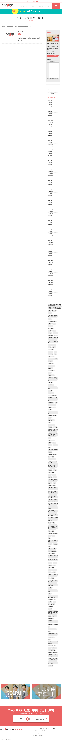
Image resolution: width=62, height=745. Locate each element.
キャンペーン (51, 349)
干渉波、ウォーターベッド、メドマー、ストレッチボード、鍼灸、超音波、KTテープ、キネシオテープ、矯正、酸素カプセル (53, 464)
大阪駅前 (50, 445)
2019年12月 (50, 242)
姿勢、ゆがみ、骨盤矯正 (53, 449)
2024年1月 (50, 169)
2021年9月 (50, 215)
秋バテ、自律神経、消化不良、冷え (53, 560)
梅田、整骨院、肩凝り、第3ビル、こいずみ (53, 500)
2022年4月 (50, 200)
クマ (55, 351)
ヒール (49, 372)
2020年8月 (50, 238)
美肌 (49, 567)
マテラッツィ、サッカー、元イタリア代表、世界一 (52, 379)
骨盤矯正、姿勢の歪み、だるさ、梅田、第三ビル (53, 659)
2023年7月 (50, 182)
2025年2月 (50, 140)
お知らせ (22, 6)
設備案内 (41, 6)
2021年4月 (50, 226)
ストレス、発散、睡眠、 (53, 358)
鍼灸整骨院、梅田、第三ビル (53, 634)
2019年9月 (50, 246)
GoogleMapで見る (53, 55)
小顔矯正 (53, 459)
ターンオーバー (51, 365)
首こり (49, 647)
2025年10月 (50, 122)
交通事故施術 (51, 402)
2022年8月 (50, 195)
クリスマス (50, 354)
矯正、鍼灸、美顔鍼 (52, 548)
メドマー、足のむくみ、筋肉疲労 (53, 388)
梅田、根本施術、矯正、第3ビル (53, 508)
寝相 (53, 456)
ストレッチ (50, 361)
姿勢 (49, 447)
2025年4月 (50, 135)
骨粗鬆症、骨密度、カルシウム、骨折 (53, 663)
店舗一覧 (56, 7)
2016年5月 (50, 295)
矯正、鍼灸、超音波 (52, 551)
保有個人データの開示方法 (38, 735)
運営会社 (55, 728)
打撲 (49, 472)
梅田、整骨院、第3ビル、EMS (52, 488)
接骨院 (49, 474)
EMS (49, 310)
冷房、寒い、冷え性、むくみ (53, 412)
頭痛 (49, 639)
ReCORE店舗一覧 (45, 728)
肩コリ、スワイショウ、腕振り (53, 591)
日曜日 (55, 477)
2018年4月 (50, 264)
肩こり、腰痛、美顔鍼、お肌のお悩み (53, 585)
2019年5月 (50, 249)
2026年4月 (50, 109)
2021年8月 (50, 218)
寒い (49, 456)
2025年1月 (50, 142)
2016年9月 (50, 286)
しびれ (49, 323)
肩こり (52, 578)
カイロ (49, 347)
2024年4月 (50, 162)
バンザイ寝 (50, 368)
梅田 (54, 485)
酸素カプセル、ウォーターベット (53, 621)
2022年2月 (50, 204)
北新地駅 (50, 415)
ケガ (55, 354)
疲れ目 (49, 535)
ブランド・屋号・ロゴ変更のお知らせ (31, 1)
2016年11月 (50, 282)
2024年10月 (50, 149)
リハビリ (50, 390)
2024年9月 (50, 151)
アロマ (56, 335)
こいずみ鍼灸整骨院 (52, 321)
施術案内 (28, 6)
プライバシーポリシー (57, 730)
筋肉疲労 (50, 565)
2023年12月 (50, 171)
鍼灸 (49, 631)
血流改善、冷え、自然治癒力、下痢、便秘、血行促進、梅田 (53, 612)
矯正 (49, 546)
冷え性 (49, 409)
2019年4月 (50, 251)
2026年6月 (50, 104)
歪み (54, 522)
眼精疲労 (55, 544)
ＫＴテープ (50, 665)
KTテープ (54, 310)
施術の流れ (34, 6)
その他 (49, 91)
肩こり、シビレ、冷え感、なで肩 (52, 581)
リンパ (49, 395)
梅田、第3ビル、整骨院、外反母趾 (52, 515)
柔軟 (54, 483)
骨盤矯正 (55, 652)
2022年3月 (50, 202)
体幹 (56, 402)
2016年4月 (50, 298)
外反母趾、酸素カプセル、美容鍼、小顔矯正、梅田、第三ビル (52, 434)
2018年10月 (50, 262)
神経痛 (53, 553)
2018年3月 (50, 266)
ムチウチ (50, 382)
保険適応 (50, 407)
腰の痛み (50, 601)
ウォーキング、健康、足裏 (53, 342)
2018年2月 (50, 269)
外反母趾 (55, 427)
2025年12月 (50, 117)
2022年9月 (50, 193)
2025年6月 (50, 131)
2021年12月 (50, 209)
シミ (49, 356)
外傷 (49, 422)
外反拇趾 (50, 427)
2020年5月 (50, 240)
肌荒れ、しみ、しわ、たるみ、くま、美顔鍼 (53, 575)
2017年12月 (50, 273)
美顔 (53, 567)
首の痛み (54, 647)
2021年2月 (50, 231)
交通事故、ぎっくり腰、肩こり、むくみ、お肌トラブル (53, 399)
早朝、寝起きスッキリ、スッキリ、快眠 (53, 480)
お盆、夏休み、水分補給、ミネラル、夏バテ (52, 316)
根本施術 (50, 485)
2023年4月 (50, 189)
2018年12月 (50, 260)
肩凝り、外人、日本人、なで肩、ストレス (53, 596)
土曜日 (49, 417)
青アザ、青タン (51, 637)
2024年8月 (50, 153)
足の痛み (54, 616)
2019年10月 (50, 244)
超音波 (49, 616)
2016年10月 (50, 284)
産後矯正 (55, 533)
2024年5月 (50, 160)
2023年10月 (50, 175)
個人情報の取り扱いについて (38, 733)
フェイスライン (51, 375)
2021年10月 (50, 213)
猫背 (53, 531)
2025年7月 (50, 129)
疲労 (54, 535)
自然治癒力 (50, 606)
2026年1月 (50, 115)
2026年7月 (50, 102)
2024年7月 (50, 155)
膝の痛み (53, 604)
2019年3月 (50, 253)
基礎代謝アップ (51, 420)
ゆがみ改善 (50, 335)
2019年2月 (50, 255)
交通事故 (54, 395)
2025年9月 (50, 124)
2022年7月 (50, 198)
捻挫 (53, 472)
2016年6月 (50, 293)
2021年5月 (50, 224)
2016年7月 (50, 291)
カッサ (54, 347)
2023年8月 (50, 180)
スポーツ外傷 (51, 363)
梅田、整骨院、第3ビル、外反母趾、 (52, 497)
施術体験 (50, 477)
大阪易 (49, 442)
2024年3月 (50, 164)
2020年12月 (50, 235)
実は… (20, 34)
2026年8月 (50, 100)
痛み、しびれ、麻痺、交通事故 (53, 541)
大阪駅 (54, 442)
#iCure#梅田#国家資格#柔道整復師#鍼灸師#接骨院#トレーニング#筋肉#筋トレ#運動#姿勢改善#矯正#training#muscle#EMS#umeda (54, 306)
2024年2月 (50, 166)
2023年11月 (50, 173)
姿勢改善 (50, 452)
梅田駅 (49, 522)
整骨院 (54, 474)
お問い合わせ (48, 6)
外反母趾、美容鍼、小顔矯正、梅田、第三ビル (53, 430)
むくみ (54, 330)
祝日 (49, 553)
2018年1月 (50, 271)
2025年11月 (50, 120)
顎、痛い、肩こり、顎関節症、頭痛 (53, 642)
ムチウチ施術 (51, 384)
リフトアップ (51, 393)
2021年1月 (50, 233)
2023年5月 (50, 186)
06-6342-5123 (51, 53)
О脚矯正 (50, 313)
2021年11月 (50, 211)
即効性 (55, 415)
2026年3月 (50, 111)
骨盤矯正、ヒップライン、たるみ (52, 655)
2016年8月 (50, 289)
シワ (53, 356)
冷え (54, 407)
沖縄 (49, 531)
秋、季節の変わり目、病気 (53, 556)
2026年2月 (50, 113)
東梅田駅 (50, 483)
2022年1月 (50, 206)
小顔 (49, 459)
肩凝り (49, 593)
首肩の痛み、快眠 (51, 650)
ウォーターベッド (51, 344)
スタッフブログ (51, 93)
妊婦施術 (55, 445)
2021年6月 (50, 222)
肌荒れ (54, 572)
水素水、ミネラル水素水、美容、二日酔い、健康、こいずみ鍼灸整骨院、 (52, 526)
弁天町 (55, 470)
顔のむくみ (50, 645)
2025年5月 (50, 133)
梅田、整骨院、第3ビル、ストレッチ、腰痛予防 (52, 492)
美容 (54, 565)
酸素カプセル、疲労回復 (53, 624)
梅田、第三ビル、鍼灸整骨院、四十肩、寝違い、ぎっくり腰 (53, 519)
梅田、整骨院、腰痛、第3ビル (53, 504)
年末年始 (50, 470)
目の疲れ (50, 544)
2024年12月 (50, 144)
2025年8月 (50, 126)
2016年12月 (50, 280)
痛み (49, 538)
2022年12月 (50, 191)
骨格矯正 (50, 652)
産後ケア (50, 533)
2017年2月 (50, 278)
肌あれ (49, 572)
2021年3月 (50, 229)
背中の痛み (50, 599)
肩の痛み (50, 587)
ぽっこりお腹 (51, 328)
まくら (49, 330)
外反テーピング (51, 424)
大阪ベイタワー (51, 440)
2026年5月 (50, 106)
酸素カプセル (51, 618)
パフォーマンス (51, 370)
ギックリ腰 (50, 351)
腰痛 (54, 601)
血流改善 (50, 608)
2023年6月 (50, 184)
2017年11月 (50, 275)
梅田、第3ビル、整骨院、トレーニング (52, 511)
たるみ (54, 323)
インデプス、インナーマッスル (53, 338)
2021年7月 (50, 220)
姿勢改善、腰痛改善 (52, 454)
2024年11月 (50, 146)
